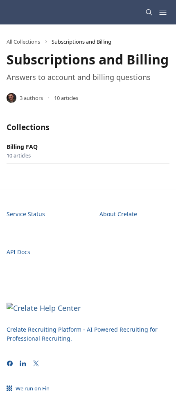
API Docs (18, 252)
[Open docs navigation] (162, 12)
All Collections (23, 41)
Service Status (26, 214)
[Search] (149, 12)
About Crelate (118, 214)
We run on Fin (33, 388)
